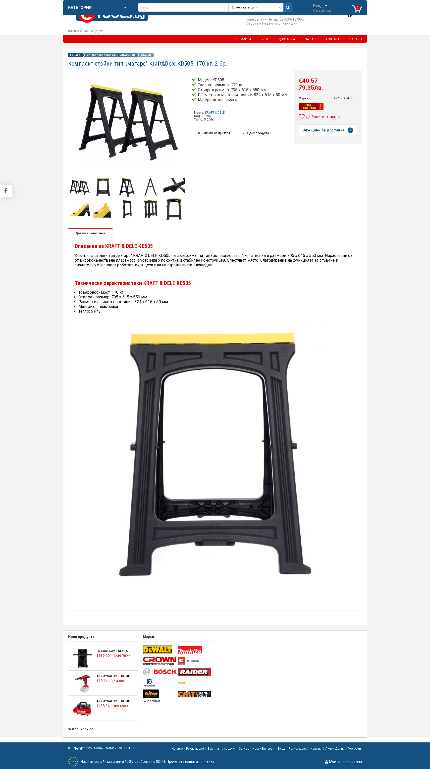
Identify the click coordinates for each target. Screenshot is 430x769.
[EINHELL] (194, 661)
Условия (354, 748)
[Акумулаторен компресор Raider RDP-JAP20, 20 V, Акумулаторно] (82, 683)
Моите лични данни (345, 762)
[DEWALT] (159, 650)
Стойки (146, 55)
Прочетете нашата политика (190, 762)
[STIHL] (194, 682)
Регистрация (298, 748)
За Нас (244, 748)
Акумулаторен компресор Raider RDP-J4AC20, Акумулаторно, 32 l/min (115, 701)
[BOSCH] (159, 672)
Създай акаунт (323, 10)
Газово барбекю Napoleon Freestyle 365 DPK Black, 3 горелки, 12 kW (115, 651)
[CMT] (194, 694)
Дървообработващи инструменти (111, 55)
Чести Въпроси (263, 748)
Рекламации (195, 748)
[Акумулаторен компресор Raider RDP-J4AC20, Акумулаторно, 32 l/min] (82, 708)
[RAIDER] (194, 672)
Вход (318, 5)
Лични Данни (335, 748)
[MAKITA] (194, 650)
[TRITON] (159, 693)
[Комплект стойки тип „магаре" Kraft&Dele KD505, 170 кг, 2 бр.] (79, 197)
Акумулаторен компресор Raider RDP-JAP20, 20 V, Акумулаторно (115, 676)
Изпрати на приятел (216, 133)
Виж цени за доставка (323, 130)
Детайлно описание (90, 233)
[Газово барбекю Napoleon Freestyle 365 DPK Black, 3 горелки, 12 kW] (82, 658)
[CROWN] (159, 661)
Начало (75, 55)
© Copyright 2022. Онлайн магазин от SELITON (101, 748)
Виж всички (151, 701)
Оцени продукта (257, 133)
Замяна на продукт (221, 748)
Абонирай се (82, 729)
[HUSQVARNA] (159, 682)
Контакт (316, 748)
